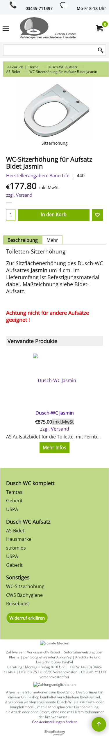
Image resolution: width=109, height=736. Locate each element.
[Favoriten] (97, 215)
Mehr (52, 240)
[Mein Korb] (99, 28)
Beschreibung (23, 240)
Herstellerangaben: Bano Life (37, 175)
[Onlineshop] (53, 28)
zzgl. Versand (19, 195)
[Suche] (100, 50)
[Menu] (6, 28)
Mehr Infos (54, 447)
